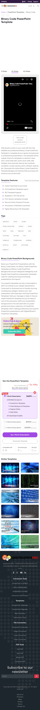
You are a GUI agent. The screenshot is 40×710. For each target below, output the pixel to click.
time (29, 231)
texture (16, 236)
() (31, 6)
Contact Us (21, 706)
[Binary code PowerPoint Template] (30, 496)
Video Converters (20, 639)
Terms (20, 704)
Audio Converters (20, 635)
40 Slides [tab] (14, 71)
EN (24, 1)
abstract (6, 221)
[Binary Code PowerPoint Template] (10, 481)
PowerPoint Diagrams (20, 609)
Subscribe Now (14, 331)
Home (3, 12)
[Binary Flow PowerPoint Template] (30, 468)
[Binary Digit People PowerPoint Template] (10, 468)
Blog (20, 699)
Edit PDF (20, 649)
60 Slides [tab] (26, 71)
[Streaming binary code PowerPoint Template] (30, 542)
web (11, 231)
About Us (20, 695)
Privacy (20, 702)
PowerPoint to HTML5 (20, 583)
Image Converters (20, 631)
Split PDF (20, 653)
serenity (6, 250)
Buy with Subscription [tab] (20, 388)
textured (6, 236)
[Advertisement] (20, 47)
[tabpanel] (20, 104)
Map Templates (20, 613)
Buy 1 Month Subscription (20, 435)
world (21, 226)
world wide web (8, 226)
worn (24, 221)
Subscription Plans (20, 617)
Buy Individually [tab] (20, 386)
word (30, 226)
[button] (34, 6)
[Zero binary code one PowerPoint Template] (30, 481)
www (15, 221)
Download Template (20, 441)
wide (4, 231)
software (24, 245)
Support (35, 1)
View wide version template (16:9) (20, 140)
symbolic (6, 240)
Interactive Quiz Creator (20, 596)
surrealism (18, 240)
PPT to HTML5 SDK (20, 587)
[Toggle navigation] (2, 6)
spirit (15, 245)
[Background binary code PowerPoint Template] (10, 542)
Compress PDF (20, 661)
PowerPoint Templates (16, 12)
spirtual (6, 245)
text (24, 236)
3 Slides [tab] (4, 71)
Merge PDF (20, 657)
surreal (29, 240)
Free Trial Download (32, 180)
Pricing (30, 1)
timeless (21, 231)
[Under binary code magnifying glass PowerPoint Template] (10, 526)
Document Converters (20, 627)
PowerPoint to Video (20, 591)
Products (20, 697)
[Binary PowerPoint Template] (10, 496)
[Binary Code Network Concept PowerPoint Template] (30, 526)
